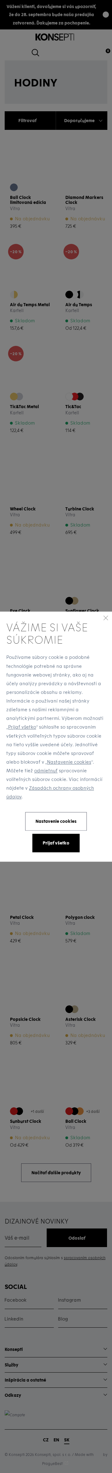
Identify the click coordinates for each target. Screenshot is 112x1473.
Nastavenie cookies (69, 762)
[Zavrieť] (106, 618)
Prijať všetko (22, 727)
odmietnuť (46, 771)
